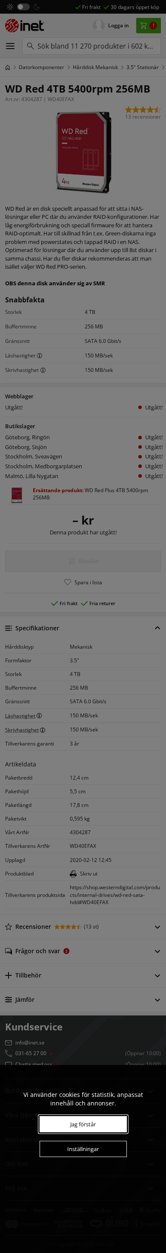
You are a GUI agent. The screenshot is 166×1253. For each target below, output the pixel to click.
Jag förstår (83, 1124)
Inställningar (83, 1149)
